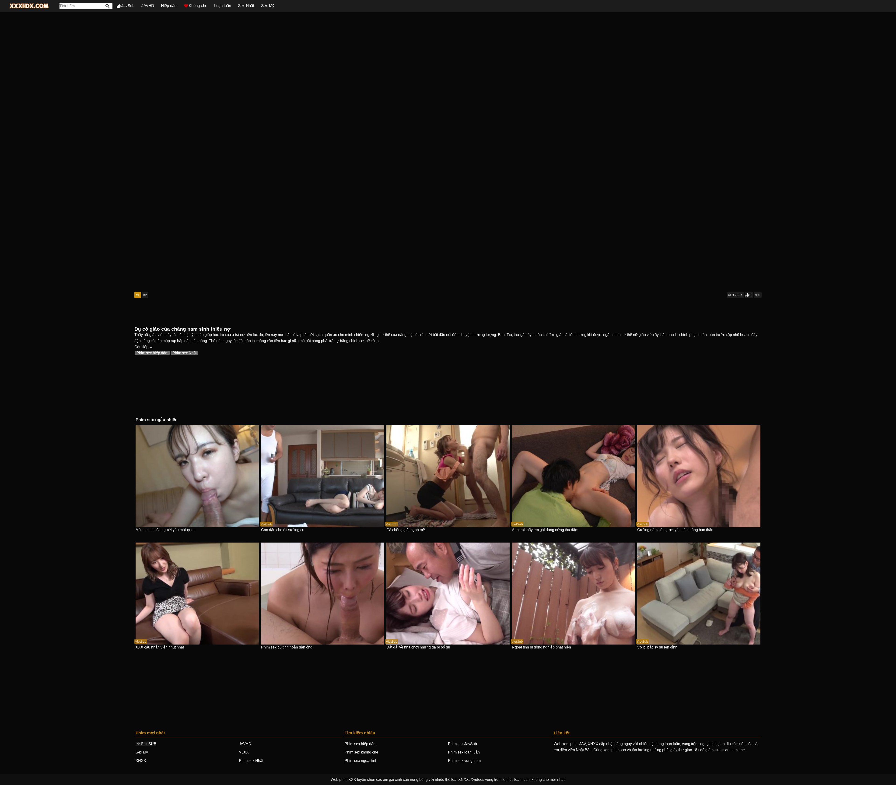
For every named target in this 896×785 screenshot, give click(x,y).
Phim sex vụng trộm (464, 761)
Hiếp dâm (169, 6)
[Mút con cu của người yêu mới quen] (197, 476)
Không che (198, 6)
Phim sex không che (361, 752)
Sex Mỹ (267, 6)
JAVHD (147, 6)
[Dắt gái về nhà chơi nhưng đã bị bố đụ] (448, 594)
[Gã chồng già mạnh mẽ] (448, 476)
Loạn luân (222, 6)
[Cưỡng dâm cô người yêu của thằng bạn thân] (699, 476)
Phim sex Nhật (184, 353)
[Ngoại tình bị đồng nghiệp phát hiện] (573, 594)
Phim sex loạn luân (464, 752)
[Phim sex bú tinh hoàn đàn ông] (322, 594)
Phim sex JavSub (462, 744)
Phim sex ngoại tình (361, 761)
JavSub (127, 6)
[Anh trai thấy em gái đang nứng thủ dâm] (573, 476)
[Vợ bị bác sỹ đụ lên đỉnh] (699, 594)
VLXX (244, 752)
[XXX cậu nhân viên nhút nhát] (197, 594)
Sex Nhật (246, 6)
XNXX (141, 761)
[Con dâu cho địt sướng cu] (322, 476)
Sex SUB (148, 744)
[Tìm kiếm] (107, 6)
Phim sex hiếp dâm (152, 353)
